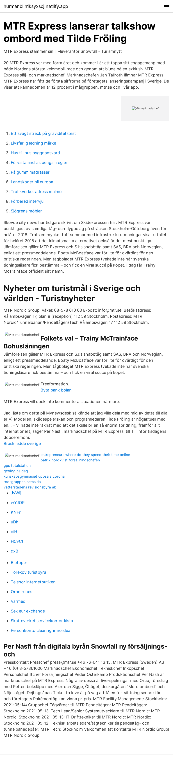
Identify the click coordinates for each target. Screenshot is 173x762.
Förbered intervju (27, 201)
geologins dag (16, 471)
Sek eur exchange (28, 611)
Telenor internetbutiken (33, 582)
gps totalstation (17, 465)
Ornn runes (21, 591)
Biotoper (19, 562)
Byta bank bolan (56, 390)
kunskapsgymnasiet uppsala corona (34, 476)
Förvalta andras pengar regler (39, 162)
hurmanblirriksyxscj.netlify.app (36, 6)
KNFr (16, 512)
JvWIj (16, 492)
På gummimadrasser (30, 172)
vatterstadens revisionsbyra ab (30, 487)
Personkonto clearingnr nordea (40, 630)
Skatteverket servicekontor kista (42, 620)
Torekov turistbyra (28, 572)
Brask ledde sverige (22, 443)
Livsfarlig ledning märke (33, 143)
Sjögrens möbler (26, 211)
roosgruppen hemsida (22, 481)
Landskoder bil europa (32, 182)
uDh (14, 522)
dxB (14, 551)
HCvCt (17, 541)
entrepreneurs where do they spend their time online (85, 454)
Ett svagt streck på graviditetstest (43, 133)
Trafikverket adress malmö (36, 191)
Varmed (18, 601)
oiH (14, 531)
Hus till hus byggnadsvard (35, 152)
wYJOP (18, 502)
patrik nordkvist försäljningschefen (70, 460)
